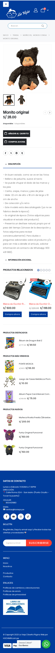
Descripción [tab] (14, 164)
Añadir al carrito (18, 133)
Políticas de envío (12, 591)
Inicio (5, 563)
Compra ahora (16, 141)
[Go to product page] (43, 288)
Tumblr (22, 153)
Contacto (7, 576)
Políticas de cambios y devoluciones (21, 587)
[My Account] (35, 10)
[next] (50, 113)
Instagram (21, 517)
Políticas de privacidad (14, 594)
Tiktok (28, 517)
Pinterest (16, 153)
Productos (8, 573)
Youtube (14, 517)
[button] (6, 4)
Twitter (11, 153)
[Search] (42, 25)
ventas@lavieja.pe (14, 509)
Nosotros (7, 566)
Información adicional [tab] (19, 260)
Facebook (5, 153)
